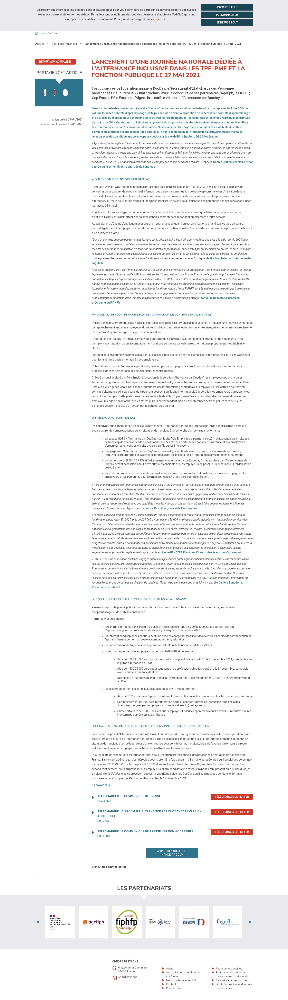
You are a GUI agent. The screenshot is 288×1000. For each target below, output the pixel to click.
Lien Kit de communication (109, 866)
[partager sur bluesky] (75, 89)
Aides (169, 968)
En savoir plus (101, 785)
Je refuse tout (227, 22)
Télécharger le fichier (234, 796)
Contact (171, 984)
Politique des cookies (229, 968)
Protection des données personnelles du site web (232, 974)
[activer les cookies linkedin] (54, 93)
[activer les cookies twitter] (65, 93)
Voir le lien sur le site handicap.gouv (172, 853)
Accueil (39, 43)
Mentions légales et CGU (181, 980)
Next (250, 922)
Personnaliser (227, 14)
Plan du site (173, 988)
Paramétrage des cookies (231, 980)
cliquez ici (160, 19)
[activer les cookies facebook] (45, 93)
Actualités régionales (65, 43)
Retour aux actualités (55, 61)
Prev (37, 922)
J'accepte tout (227, 7)
